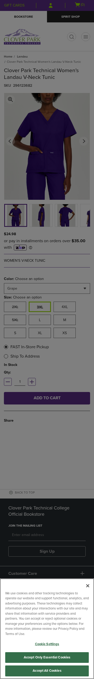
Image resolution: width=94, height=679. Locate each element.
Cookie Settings (47, 644)
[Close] (87, 585)
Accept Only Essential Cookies (47, 657)
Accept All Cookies (47, 671)
